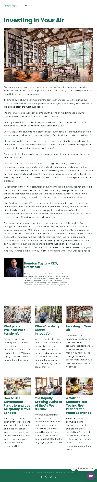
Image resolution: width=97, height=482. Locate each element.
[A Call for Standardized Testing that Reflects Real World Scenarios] (79, 386)
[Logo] (11, 4)
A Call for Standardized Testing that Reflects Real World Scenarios (78, 405)
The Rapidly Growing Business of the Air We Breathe (48, 403)
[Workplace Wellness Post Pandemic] (17, 314)
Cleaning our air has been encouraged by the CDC (29, 141)
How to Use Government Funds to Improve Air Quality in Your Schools (17, 405)
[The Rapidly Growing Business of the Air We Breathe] (48, 386)
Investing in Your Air (78, 328)
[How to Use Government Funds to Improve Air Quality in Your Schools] (17, 386)
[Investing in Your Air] (79, 314)
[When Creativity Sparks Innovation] (48, 314)
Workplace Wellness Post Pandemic (14, 330)
